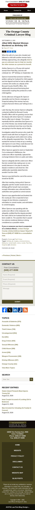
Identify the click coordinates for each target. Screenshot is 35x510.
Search (31, 379)
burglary (16, 241)
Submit (17, 302)
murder (23, 243)
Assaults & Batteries (11, 321)
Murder (10, 239)
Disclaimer (17, 461)
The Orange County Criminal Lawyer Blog (17, 20)
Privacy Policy (17, 456)
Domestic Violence (11, 325)
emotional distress (24, 241)
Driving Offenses (10, 360)
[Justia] (20, 310)
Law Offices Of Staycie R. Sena (17, 501)
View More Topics (8, 368)
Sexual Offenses (10, 344)
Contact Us (17, 10)
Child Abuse (8, 348)
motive (19, 243)
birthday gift (10, 241)
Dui (5, 337)
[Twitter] (9, 310)
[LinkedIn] (15, 310)
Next (19, 255)
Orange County (9, 364)
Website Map (17, 473)
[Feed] (25, 310)
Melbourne (5, 243)
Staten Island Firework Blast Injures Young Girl (15, 392)
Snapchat (4, 245)
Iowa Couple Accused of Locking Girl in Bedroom (16, 401)
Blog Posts (17, 478)
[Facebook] (4, 310)
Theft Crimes (18, 239)
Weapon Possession (11, 356)
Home (6, 10)
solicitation (13, 245)
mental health (12, 243)
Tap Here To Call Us (17, 5)
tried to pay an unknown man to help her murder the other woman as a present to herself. (17, 62)
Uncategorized (9, 333)
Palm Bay (29, 243)
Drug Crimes (8, 341)
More (29, 10)
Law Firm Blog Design (17, 507)
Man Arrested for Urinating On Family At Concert (16, 409)
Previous (6, 255)
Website (17, 450)
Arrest (6, 352)
